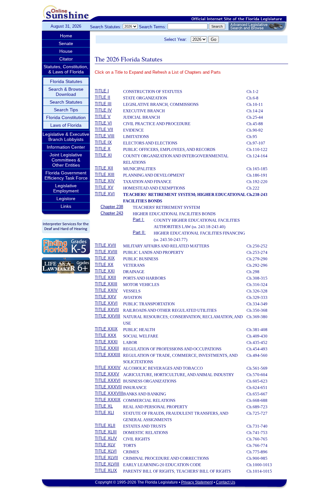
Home (66, 35)
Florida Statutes (66, 81)
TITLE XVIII (106, 251)
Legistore (65, 198)
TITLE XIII (104, 174)
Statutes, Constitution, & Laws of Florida (66, 69)
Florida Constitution (66, 117)
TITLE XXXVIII (109, 393)
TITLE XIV (105, 181)
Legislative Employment (66, 188)
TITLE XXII (105, 277)
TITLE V (103, 116)
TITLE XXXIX (108, 399)
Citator (66, 58)
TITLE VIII (104, 136)
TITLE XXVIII (107, 316)
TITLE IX (103, 142)
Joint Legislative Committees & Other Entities (66, 160)
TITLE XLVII (106, 457)
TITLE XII (104, 168)
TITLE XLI (104, 412)
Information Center (66, 147)
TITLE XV (104, 187)
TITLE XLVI (106, 451)
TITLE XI (103, 155)
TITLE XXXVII (108, 386)
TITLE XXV (105, 296)
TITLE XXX (105, 335)
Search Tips (66, 109)
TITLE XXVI (106, 303)
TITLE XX (104, 264)
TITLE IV (103, 110)
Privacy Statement (197, 482)
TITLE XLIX (106, 470)
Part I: (138, 219)
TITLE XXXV (107, 374)
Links (66, 206)
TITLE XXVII (107, 309)
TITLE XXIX (106, 329)
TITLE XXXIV (108, 367)
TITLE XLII (105, 425)
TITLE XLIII (106, 432)
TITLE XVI (105, 193)
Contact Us (225, 482)
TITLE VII (104, 129)
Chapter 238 (112, 206)
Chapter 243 (112, 213)
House (66, 51)
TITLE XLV (105, 444)
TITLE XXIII (106, 284)
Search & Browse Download (65, 92)
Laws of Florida (66, 125)
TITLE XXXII (107, 348)
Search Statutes (66, 102)
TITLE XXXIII (107, 354)
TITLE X (103, 148)
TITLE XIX (105, 258)
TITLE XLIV (106, 438)
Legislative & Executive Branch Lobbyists (66, 137)
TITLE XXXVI (108, 380)
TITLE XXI (105, 271)
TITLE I (102, 90)
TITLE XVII (105, 245)
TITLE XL (104, 406)
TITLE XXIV (106, 290)
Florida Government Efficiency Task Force (66, 175)
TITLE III (103, 103)
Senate (66, 43)
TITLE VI (103, 123)
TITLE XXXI (106, 341)
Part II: (139, 232)
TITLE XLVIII (107, 464)
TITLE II (102, 97)
